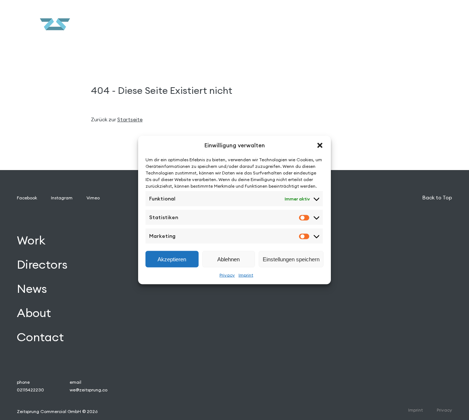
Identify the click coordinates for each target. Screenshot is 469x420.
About (34, 312)
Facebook (27, 197)
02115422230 (30, 390)
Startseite (130, 119)
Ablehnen (228, 259)
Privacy (227, 275)
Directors (42, 264)
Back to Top (437, 197)
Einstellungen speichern (291, 259)
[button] (320, 145)
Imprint (246, 275)
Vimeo (93, 197)
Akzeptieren (172, 259)
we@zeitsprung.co (88, 390)
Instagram (62, 197)
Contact (40, 337)
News (32, 288)
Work (31, 240)
